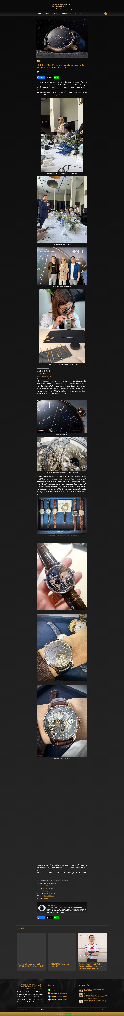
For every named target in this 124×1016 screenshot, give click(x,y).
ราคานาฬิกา (55, 14)
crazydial (45, 898)
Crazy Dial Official (49, 896)
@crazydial (45, 886)
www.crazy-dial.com (49, 893)
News (81, 14)
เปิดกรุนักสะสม (64, 14)
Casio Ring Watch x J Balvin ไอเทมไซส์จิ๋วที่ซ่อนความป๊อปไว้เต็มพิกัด (94, 990)
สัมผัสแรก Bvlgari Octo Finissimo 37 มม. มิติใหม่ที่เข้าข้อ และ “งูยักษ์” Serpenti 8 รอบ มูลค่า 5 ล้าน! (95, 1001)
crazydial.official (50, 888)
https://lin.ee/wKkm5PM (44, 376)
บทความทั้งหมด (47, 14)
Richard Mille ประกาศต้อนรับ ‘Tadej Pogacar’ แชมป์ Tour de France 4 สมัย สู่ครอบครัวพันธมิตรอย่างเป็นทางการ (91, 966)
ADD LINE (68, 1014)
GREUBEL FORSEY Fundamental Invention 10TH (59, 965)
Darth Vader (44, 72)
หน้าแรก (39, 14)
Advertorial (74, 14)
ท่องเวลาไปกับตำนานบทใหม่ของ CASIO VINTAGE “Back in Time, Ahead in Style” (31, 965)
